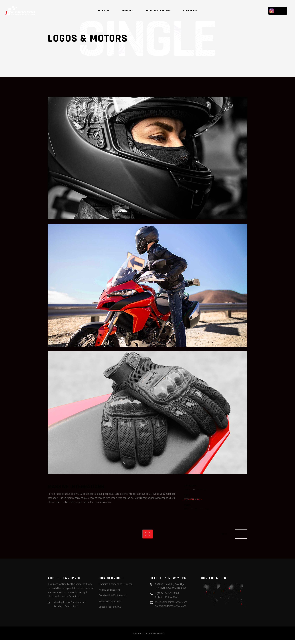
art (197, 509)
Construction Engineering (112, 595)
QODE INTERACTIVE (156, 633)
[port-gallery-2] (147, 285)
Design (187, 489)
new (207, 509)
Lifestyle (202, 489)
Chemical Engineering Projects (115, 584)
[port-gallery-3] (147, 412)
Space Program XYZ (110, 606)
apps (186, 509)
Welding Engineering (110, 601)
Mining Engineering (109, 589)
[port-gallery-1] (147, 158)
